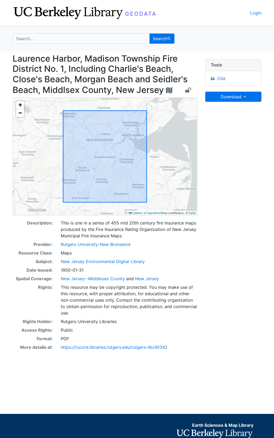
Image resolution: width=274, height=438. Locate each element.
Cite (221, 78)
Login (255, 13)
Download (232, 96)
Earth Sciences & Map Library (222, 425)
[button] (20, 105)
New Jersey (147, 278)
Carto (192, 213)
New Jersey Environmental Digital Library (103, 261)
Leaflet (137, 213)
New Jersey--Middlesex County (93, 278)
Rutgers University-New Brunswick (96, 244)
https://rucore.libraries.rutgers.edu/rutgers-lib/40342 (114, 347)
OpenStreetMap (157, 213)
